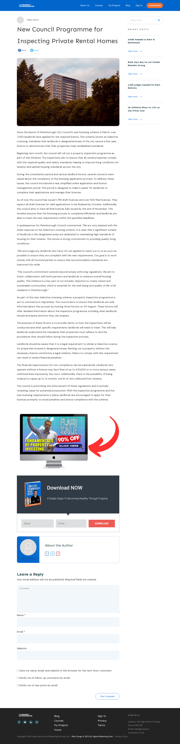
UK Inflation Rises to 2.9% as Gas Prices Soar (145, 113)
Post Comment (107, 696)
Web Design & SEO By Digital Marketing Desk (92, 736)
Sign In (102, 716)
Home (57, 729)
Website (21, 648)
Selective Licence (106, 344)
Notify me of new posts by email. (38, 685)
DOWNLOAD (102, 523)
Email (21, 631)
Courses (58, 720)
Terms (101, 725)
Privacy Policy (121, 736)
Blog (56, 716)
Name (21, 615)
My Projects (61, 725)
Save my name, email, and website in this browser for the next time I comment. (65, 670)
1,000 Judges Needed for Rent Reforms (145, 91)
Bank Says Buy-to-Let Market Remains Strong (145, 68)
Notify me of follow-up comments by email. (44, 678)
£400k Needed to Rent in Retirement (145, 45)
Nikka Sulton (28, 558)
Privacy (102, 720)
